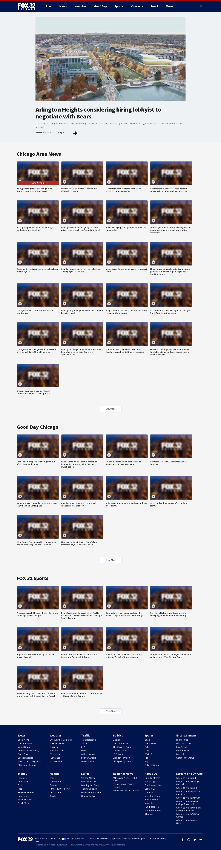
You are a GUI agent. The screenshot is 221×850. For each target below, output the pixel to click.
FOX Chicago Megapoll (29, 761)
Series (85, 773)
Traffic (85, 735)
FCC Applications (153, 810)
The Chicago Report (122, 747)
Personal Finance (26, 792)
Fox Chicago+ (183, 747)
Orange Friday (88, 796)
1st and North (88, 777)
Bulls (147, 747)
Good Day (23, 754)
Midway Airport (88, 757)
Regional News (123, 773)
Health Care (55, 792)
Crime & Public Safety (28, 750)
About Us (151, 773)
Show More (110, 409)
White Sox (149, 754)
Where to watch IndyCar (188, 797)
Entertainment (186, 735)
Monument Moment (91, 792)
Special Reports (25, 757)
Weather (55, 735)
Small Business (25, 799)
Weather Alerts (57, 743)
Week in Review (88, 781)
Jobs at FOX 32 (152, 799)
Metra (84, 750)
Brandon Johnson (121, 757)
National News (25, 743)
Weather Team (57, 750)
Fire (146, 757)
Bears (147, 739)
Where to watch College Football (188, 783)
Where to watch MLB (186, 787)
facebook (182, 839)
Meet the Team (152, 796)
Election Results (120, 743)
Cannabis (54, 785)
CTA (83, 747)
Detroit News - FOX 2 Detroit (123, 785)
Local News (23, 739)
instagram (188, 839)
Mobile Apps (151, 781)
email (200, 839)
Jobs (20, 788)
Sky (146, 761)
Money (22, 773)
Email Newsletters (153, 785)
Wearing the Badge (90, 785)
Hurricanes (55, 757)
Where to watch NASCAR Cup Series (188, 793)
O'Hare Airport (88, 754)
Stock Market (24, 803)
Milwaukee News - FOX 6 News (125, 779)
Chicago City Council (123, 761)
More (169, 6)
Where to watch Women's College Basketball (188, 809)
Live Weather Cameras (61, 739)
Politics (118, 735)
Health (54, 773)
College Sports (152, 765)
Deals (20, 785)
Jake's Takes (182, 739)
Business (22, 777)
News (21, 735)
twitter (194, 839)
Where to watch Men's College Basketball (187, 803)
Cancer (53, 777)
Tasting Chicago (89, 788)
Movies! (180, 754)
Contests (149, 792)
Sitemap (149, 814)
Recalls (53, 796)
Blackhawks (150, 743)
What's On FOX (183, 743)
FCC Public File (152, 806)
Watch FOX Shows (185, 757)
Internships (150, 803)
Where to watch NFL (186, 777)
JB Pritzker (118, 754)
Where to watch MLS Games (186, 821)
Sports (149, 735)
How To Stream (152, 777)
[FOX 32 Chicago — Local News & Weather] (28, 6)
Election (117, 739)
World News (24, 747)
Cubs (147, 750)
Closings (54, 747)
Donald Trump (120, 750)
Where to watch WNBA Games (187, 815)
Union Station (87, 761)
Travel (84, 743)
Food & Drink (182, 750)
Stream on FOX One (189, 773)
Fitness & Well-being (59, 788)
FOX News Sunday (27, 765)
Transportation (88, 739)
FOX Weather (56, 761)
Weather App (56, 754)
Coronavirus (55, 781)
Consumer (23, 781)
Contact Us (150, 788)
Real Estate (23, 796)
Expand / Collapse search (201, 6)
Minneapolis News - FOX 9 (126, 790)
